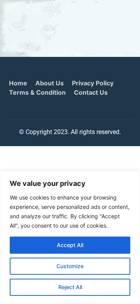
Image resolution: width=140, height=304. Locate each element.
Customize (70, 266)
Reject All (70, 287)
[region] (70, 237)
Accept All (70, 245)
